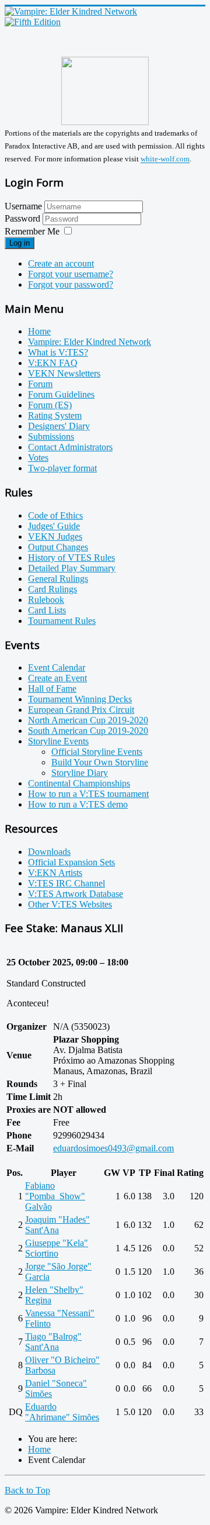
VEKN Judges (55, 536)
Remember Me (32, 231)
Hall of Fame (52, 689)
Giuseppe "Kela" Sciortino (56, 1248)
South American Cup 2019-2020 (88, 731)
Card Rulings (52, 589)
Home (39, 331)
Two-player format (62, 468)
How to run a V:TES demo (78, 804)
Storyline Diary (79, 773)
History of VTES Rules (71, 558)
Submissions (51, 436)
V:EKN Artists (55, 873)
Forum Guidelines (61, 394)
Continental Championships (79, 783)
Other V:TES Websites (70, 904)
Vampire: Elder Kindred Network (89, 342)
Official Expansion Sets (71, 862)
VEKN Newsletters (64, 373)
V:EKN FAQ (53, 363)
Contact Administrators (70, 447)
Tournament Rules (62, 621)
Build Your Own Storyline (99, 762)
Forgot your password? (70, 284)
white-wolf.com (165, 159)
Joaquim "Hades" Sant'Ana (57, 1225)
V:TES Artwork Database (75, 894)
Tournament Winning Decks (80, 699)
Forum (40, 384)
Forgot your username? (70, 274)
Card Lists (47, 610)
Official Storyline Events (96, 752)
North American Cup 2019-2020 (88, 720)
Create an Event (57, 678)
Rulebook (46, 600)
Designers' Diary (59, 426)
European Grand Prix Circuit (81, 710)
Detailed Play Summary (72, 568)
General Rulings (58, 579)
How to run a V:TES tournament (88, 794)
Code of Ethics (55, 515)
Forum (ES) (50, 405)
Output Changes (58, 547)
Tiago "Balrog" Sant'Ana (53, 1341)
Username (23, 206)
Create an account (61, 263)
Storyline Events (58, 741)
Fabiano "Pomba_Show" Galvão (55, 1196)
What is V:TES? (58, 352)
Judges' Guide (54, 526)
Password (24, 218)
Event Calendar (56, 667)
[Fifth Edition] (33, 22)
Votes (38, 458)
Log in (19, 243)
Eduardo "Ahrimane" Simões (62, 1412)
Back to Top (27, 1490)
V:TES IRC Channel (66, 883)
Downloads (49, 852)
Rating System (55, 415)
